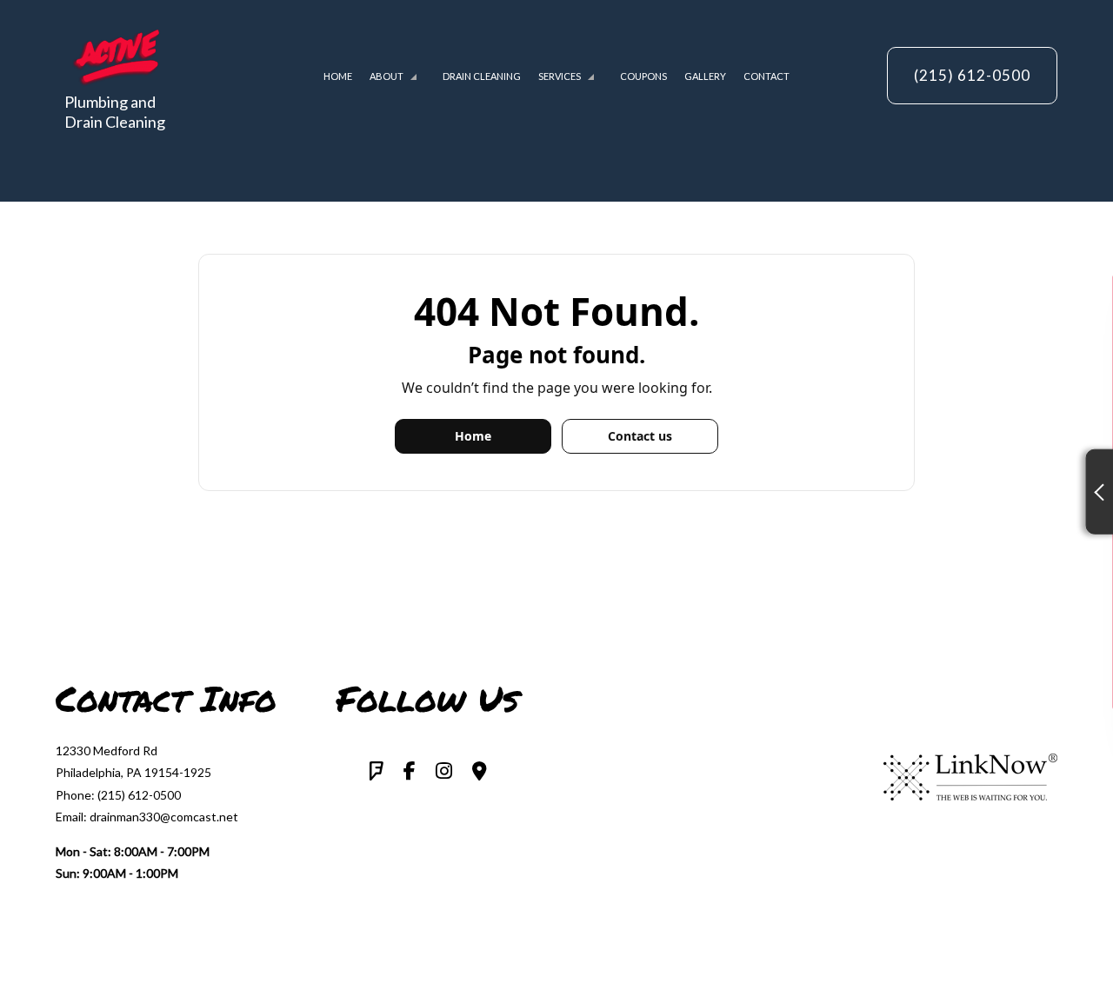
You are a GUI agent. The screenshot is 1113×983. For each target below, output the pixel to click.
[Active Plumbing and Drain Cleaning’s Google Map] (479, 772)
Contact (766, 76)
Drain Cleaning (482, 76)
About (386, 76)
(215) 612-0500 (972, 75)
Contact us (640, 436)
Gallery (705, 76)
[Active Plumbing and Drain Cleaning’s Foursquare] (376, 772)
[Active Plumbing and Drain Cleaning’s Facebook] (409, 772)
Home (337, 76)
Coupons (643, 76)
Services (559, 76)
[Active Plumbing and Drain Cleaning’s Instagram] (444, 772)
